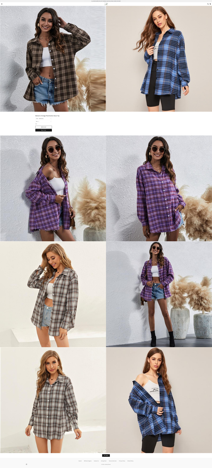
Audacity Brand (107, 464)
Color (37, 118)
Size (37, 121)
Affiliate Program (88, 460)
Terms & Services (113, 460)
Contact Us (96, 460)
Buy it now (43, 130)
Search (80, 460)
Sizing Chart (103, 460)
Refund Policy (130, 460)
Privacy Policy (122, 460)
